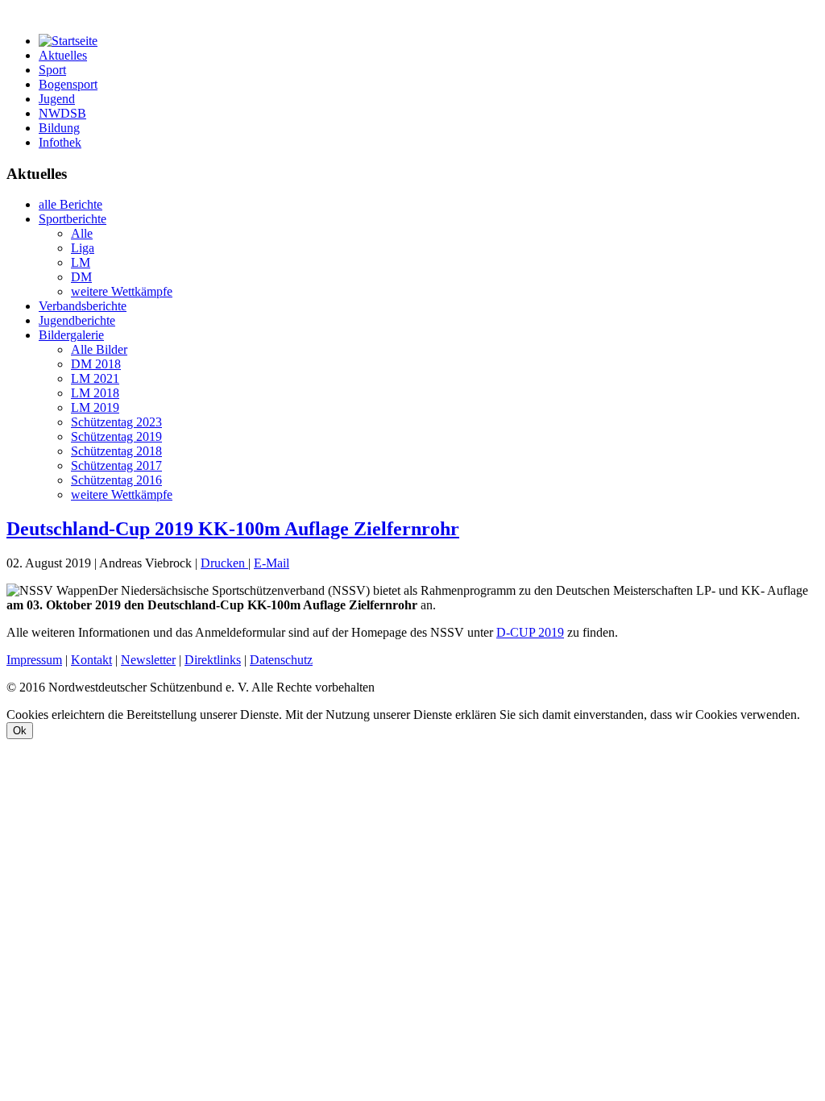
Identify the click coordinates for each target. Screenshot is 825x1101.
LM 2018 (95, 393)
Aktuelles (63, 55)
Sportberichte (72, 219)
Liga (82, 248)
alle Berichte (70, 204)
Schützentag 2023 (116, 422)
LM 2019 (95, 407)
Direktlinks (212, 660)
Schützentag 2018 (116, 451)
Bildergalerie (71, 335)
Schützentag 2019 (116, 436)
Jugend (57, 99)
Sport (52, 70)
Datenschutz (281, 660)
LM (80, 262)
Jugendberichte (77, 320)
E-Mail (271, 563)
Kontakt (91, 660)
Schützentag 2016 (116, 480)
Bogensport (68, 84)
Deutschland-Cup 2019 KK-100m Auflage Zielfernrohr (232, 528)
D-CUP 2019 (530, 632)
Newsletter (148, 660)
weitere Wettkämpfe (121, 291)
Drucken (224, 563)
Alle (82, 233)
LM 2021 (95, 378)
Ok (20, 731)
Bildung (59, 128)
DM (81, 277)
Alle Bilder (99, 349)
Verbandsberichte (82, 306)
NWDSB (62, 113)
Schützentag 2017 (116, 465)
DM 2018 (96, 364)
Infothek (60, 142)
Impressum (34, 660)
